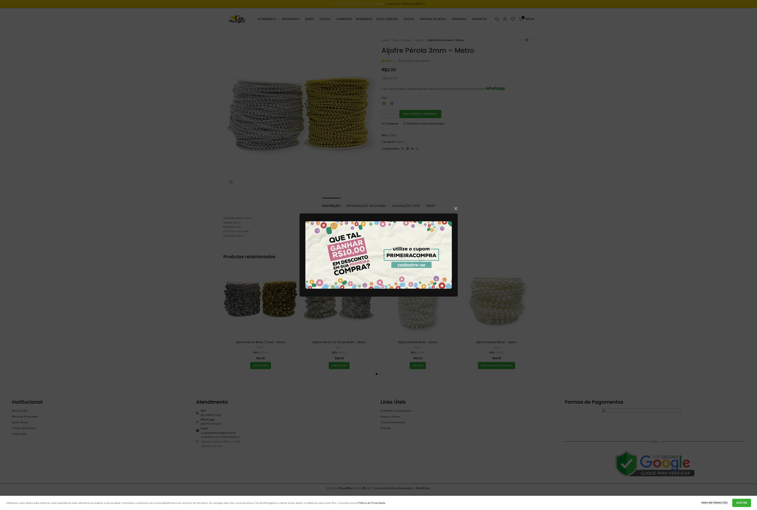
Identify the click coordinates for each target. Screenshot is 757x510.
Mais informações (714, 502)
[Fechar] (456, 208)
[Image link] (378, 254)
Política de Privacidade (371, 502)
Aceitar (741, 502)
